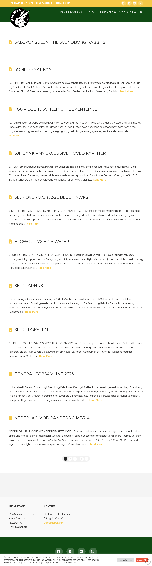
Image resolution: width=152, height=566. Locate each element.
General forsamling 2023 (44, 373)
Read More (126, 91)
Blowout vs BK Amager (41, 241)
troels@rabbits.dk (53, 522)
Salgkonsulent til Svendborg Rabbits (59, 42)
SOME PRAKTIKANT (34, 69)
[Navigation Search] (140, 12)
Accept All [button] (142, 560)
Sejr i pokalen (31, 329)
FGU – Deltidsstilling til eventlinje (55, 109)
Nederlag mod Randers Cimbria (52, 417)
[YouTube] (135, 3)
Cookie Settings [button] (125, 560)
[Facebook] (123, 3)
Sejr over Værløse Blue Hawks (51, 197)
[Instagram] (140, 3)
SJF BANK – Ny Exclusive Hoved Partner (60, 153)
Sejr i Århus (28, 285)
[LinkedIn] (129, 3)
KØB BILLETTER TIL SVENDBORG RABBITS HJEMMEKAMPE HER (39, 3)
